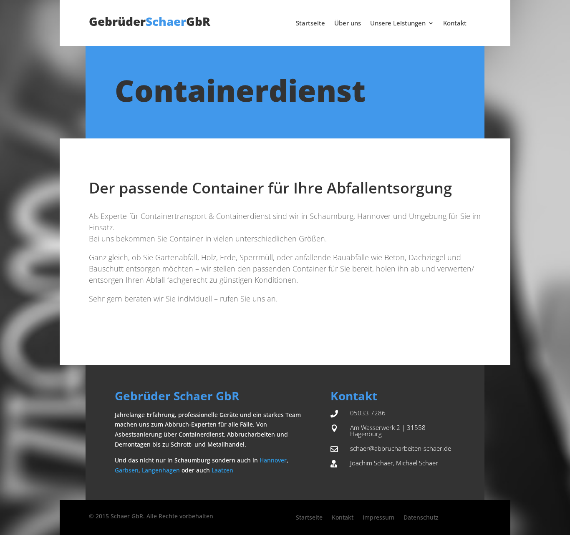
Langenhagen (161, 470)
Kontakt (455, 23)
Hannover (273, 460)
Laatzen (222, 470)
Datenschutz (421, 518)
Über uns (347, 23)
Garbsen (127, 470)
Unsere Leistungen (398, 23)
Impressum (378, 518)
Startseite (310, 23)
